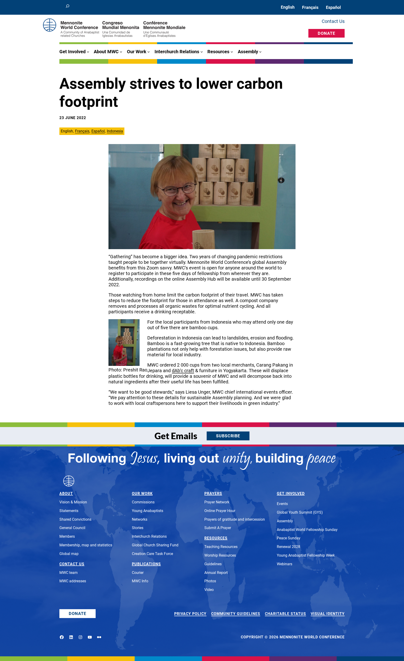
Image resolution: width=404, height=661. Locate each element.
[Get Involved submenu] (88, 51)
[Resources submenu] (232, 51)
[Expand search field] (67, 7)
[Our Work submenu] (148, 51)
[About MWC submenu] (121, 51)
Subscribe (228, 435)
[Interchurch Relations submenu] (201, 51)
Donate (326, 33)
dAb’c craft (183, 370)
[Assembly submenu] (260, 51)
